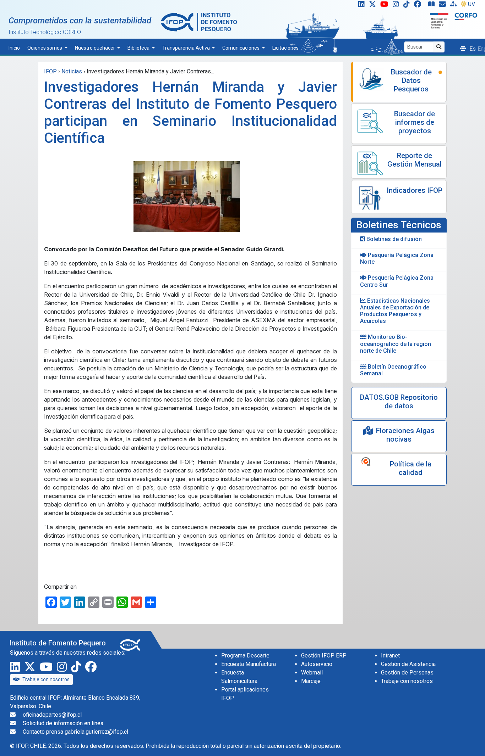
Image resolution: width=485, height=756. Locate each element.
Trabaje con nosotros (46, 679)
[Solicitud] (444, 5)
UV (471, 4)
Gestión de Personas (407, 672)
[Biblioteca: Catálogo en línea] (432, 5)
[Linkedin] (360, 5)
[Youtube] (385, 5)
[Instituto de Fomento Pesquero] (199, 21)
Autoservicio (316, 664)
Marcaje (311, 681)
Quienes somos (45, 48)
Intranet (390, 655)
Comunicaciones (241, 48)
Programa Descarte (245, 655)
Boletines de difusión (393, 239)
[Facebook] (420, 5)
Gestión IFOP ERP (324, 655)
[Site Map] (454, 5)
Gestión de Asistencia (408, 664)
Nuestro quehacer (95, 48)
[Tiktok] (408, 5)
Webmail (312, 672)
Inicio (14, 48)
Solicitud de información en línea (63, 723)
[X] (374, 5)
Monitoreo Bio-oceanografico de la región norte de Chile (395, 344)
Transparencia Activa (186, 48)
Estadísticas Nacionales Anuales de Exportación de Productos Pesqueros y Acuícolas (395, 311)
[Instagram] (397, 5)
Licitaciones (285, 48)
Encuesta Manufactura (248, 664)
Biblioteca (139, 48)
